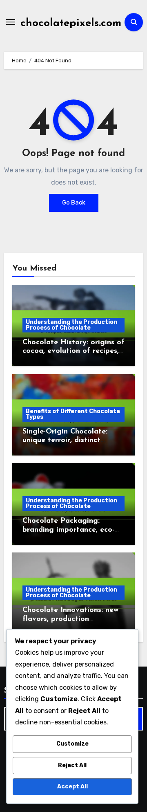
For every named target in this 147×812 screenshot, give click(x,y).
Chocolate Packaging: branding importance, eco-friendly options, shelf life (68, 529)
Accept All (72, 786)
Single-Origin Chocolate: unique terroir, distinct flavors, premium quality (65, 440)
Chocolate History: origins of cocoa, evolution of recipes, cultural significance (73, 351)
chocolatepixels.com (70, 23)
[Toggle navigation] (10, 22)
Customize (72, 743)
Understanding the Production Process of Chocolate (71, 325)
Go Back (73, 202)
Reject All (72, 765)
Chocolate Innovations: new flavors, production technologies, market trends (71, 619)
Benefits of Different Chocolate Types (73, 414)
